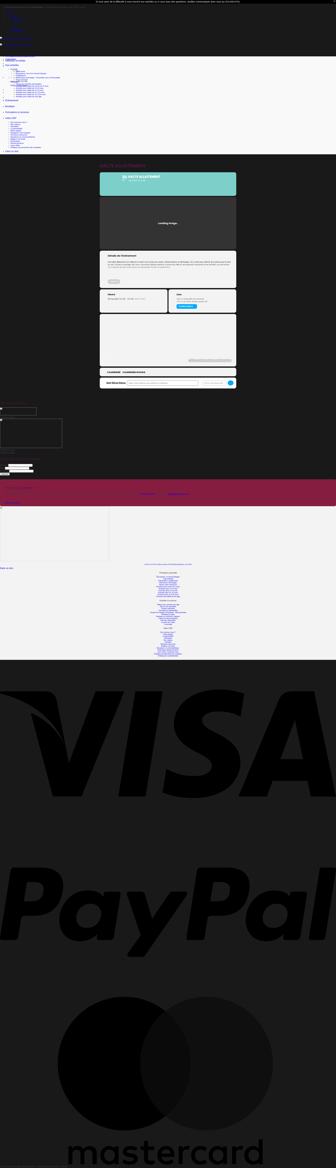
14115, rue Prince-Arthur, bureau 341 (192, 301)
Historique (168, 638)
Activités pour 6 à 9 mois (168, 591)
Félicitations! (21, 75)
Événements (11, 100)
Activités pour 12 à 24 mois (168, 594)
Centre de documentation (168, 618)
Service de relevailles (168, 607)
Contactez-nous (173, 652)
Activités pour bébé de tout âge (29, 96)
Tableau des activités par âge (168, 605)
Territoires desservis (18, 135)
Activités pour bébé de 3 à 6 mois (29, 88)
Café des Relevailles (168, 620)
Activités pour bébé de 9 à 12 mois (30, 92)
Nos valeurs (15, 124)
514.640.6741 (148, 494)
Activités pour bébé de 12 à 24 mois (31, 94)
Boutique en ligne (168, 614)
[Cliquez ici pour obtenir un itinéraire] (230, 382)
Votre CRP (10, 118)
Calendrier (10, 59)
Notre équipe (15, 131)
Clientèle (168, 642)
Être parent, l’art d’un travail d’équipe (31, 73)
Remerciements (17, 143)
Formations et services (17, 112)
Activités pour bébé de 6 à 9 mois (29, 90)
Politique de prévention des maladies (25, 147)
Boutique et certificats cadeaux (168, 616)
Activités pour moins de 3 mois (168, 587)
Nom (2, 468)
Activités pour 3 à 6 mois (168, 589)
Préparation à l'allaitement (168, 581)
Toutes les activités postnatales (28, 84)
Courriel (4, 471)
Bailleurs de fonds (17, 139)
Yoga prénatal (21, 80)
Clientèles (14, 126)
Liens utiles (15, 145)
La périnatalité (16, 128)
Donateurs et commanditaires (22, 137)
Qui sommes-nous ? (18, 122)
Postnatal (14, 82)
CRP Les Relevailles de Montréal (190, 299)
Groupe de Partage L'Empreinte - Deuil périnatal (168, 612)
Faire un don (12, 151)
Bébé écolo (20, 71)
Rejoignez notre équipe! (20, 133)
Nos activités (12, 65)
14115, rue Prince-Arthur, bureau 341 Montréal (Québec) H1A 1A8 (168, 564)
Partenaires (15, 141)
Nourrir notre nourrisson (168, 585)
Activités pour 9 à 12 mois (168, 593)
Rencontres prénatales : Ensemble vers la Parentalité (38, 78)
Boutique (10, 106)
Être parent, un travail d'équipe (168, 577)
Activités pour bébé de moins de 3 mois (32, 86)
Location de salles (168, 622)
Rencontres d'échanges (168, 583)
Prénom (4, 465)
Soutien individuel (168, 608)
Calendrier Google (133, 372)
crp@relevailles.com (178, 494)
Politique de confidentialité (168, 656)
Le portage (168, 624)
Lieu (179, 294)
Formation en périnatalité (168, 610)
